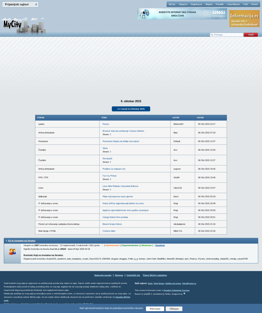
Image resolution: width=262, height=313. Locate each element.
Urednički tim (133, 275)
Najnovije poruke (102, 275)
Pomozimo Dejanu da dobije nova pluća (121, 141)
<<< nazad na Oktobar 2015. (131, 109)
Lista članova (233, 4)
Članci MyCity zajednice (155, 275)
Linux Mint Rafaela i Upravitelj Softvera (120, 186)
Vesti (150, 283)
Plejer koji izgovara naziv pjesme (118, 196)
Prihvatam (155, 308)
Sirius (105, 148)
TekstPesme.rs (189, 283)
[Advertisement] (131, 67)
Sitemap (119, 275)
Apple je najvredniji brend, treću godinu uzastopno (126, 210)
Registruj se (196, 4)
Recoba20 (107, 158)
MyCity (172, 4)
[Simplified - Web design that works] (184, 293)
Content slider (109, 231)
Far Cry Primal (109, 176)
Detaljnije (160, 245)
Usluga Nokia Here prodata (115, 217)
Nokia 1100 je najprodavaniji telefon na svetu (123, 203)
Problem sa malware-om (114, 169)
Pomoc (106, 124)
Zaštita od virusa (173, 283)
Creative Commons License (176, 290)
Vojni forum (159, 283)
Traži (245, 4)
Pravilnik (220, 4)
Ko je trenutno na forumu (21, 240)
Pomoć (254, 4)
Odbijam (174, 308)
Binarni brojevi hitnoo (112, 224)
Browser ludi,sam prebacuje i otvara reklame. (124, 131)
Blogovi (209, 4)
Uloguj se (183, 4)
